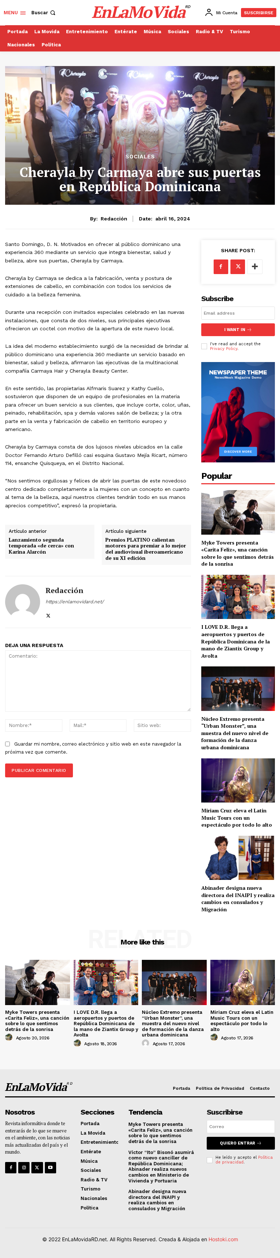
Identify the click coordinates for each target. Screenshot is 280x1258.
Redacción (114, 219)
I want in (234, 329)
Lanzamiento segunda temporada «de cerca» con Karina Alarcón (41, 546)
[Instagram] (24, 1167)
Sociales (140, 156)
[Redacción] (22, 602)
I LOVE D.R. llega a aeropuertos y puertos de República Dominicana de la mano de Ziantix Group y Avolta (235, 641)
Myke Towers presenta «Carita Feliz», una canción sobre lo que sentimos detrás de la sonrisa (237, 553)
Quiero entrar (237, 1143)
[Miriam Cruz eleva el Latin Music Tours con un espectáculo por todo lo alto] (238, 780)
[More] (254, 266)
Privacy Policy (223, 348)
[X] (48, 614)
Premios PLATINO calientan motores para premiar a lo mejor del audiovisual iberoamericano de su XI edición (145, 549)
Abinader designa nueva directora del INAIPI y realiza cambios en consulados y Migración (238, 898)
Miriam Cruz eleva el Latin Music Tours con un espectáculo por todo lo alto (236, 817)
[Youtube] (50, 1167)
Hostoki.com (223, 1239)
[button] (44, 12)
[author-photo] (10, 1038)
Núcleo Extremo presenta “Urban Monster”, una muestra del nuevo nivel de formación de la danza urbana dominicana (234, 733)
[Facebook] (221, 266)
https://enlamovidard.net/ (75, 601)
